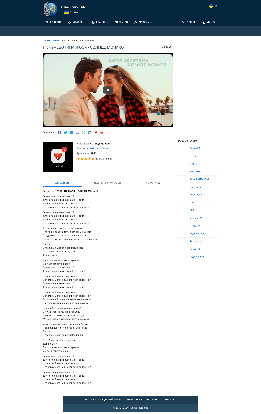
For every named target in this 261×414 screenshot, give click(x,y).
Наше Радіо (196, 194)
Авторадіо (195, 241)
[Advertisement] (197, 89)
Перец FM (195, 225)
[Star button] (78, 159)
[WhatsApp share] (83, 132)
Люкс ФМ (195, 148)
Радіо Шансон (197, 256)
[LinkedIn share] (89, 132)
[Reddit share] (102, 132)
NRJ (192, 210)
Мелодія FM (196, 218)
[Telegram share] (71, 132)
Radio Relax (195, 187)
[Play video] (108, 90)
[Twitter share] (65, 132)
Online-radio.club (139, 407)
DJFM (192, 202)
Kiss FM (194, 163)
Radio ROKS (195, 171)
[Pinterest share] (95, 132)
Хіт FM (193, 156)
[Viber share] (77, 132)
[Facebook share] (59, 132)
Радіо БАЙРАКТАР (199, 179)
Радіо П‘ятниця (198, 233)
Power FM (195, 249)
